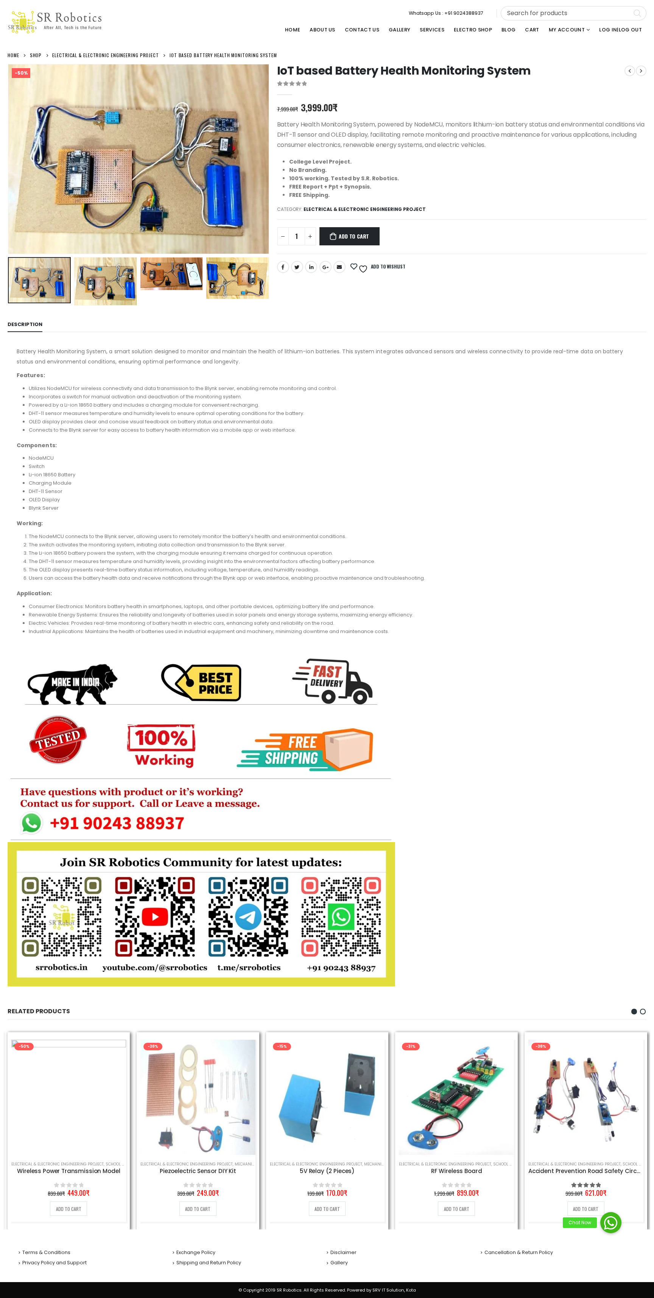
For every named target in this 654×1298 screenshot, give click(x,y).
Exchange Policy (195, 1252)
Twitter (297, 267)
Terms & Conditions (46, 1252)
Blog (508, 29)
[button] (634, 1011)
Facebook (283, 267)
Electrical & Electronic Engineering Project (365, 209)
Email (339, 267)
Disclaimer (343, 1252)
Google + (325, 267)
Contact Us (362, 29)
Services (432, 29)
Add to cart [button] (68, 1209)
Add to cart (354, 236)
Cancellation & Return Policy (518, 1252)
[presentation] (9, 159)
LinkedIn (311, 267)
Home (292, 29)
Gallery (399, 29)
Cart (532, 29)
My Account (567, 29)
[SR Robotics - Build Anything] (55, 22)
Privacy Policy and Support (54, 1262)
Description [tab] (25, 324)
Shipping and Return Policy (208, 1262)
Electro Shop (473, 29)
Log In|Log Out (620, 29)
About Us (322, 29)
